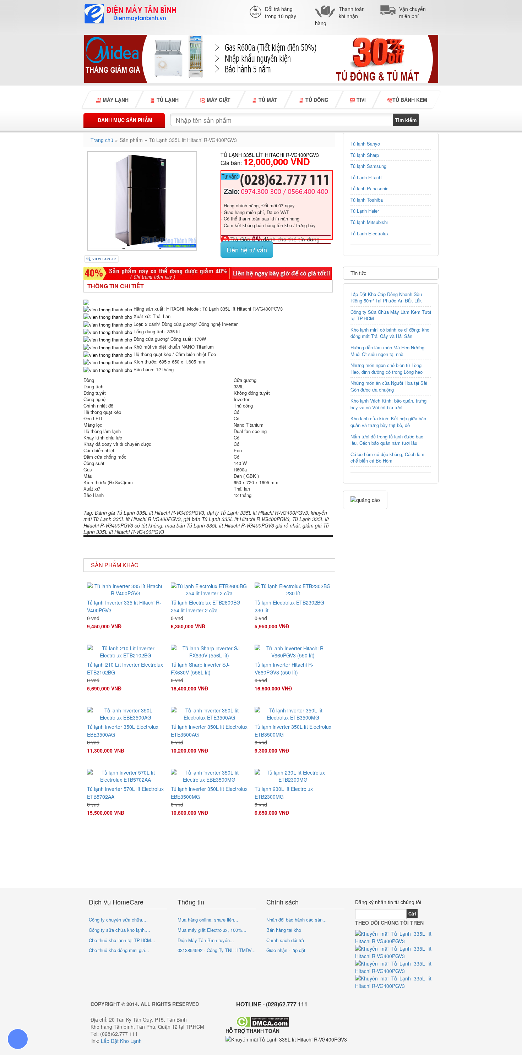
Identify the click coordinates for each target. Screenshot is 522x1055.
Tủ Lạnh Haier (364, 210)
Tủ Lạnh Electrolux (369, 233)
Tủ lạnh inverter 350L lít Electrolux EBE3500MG (209, 792)
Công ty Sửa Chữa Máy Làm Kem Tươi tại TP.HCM (390, 315)
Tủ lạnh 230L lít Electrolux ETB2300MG (284, 792)
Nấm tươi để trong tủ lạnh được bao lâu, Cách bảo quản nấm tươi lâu (386, 440)
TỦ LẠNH (167, 99)
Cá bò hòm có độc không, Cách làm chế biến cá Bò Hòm (387, 457)
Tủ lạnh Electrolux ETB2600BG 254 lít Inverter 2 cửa (205, 606)
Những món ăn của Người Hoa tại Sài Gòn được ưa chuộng (388, 386)
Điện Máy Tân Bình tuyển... (206, 940)
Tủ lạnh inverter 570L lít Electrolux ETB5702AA (125, 792)
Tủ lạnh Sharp (364, 155)
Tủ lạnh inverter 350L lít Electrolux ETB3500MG (293, 730)
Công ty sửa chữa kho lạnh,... (119, 929)
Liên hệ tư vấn (247, 249)
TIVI (360, 99)
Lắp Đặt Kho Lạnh (121, 1040)
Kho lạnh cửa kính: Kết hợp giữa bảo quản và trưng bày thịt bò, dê (388, 421)
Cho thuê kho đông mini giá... (119, 950)
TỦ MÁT (267, 99)
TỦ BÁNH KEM (409, 99)
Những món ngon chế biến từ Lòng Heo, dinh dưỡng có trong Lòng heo (386, 368)
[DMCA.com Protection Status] (262, 1021)
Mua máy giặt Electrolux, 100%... (212, 929)
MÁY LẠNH (115, 99)
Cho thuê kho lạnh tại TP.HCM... (122, 940)
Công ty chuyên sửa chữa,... (118, 919)
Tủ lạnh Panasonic (369, 188)
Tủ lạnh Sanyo (365, 143)
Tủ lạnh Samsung (368, 166)
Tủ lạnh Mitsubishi (369, 222)
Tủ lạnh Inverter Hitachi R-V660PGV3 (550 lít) (284, 668)
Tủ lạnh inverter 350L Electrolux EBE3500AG (122, 730)
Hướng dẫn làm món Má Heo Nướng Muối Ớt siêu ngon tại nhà (387, 350)
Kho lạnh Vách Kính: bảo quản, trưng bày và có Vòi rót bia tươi (388, 404)
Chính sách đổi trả (285, 940)
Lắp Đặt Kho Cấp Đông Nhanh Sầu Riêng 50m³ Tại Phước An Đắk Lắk (386, 297)
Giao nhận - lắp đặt (285, 950)
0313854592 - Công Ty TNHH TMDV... (217, 950)
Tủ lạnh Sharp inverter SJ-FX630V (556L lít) (200, 668)
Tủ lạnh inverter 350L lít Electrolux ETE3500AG (209, 730)
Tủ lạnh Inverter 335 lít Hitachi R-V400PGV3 (124, 606)
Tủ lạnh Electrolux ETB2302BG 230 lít (289, 606)
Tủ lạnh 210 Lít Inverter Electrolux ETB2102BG (125, 668)
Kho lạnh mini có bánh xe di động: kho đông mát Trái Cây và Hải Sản (389, 333)
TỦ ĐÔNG (316, 99)
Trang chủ (102, 139)
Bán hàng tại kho (283, 929)
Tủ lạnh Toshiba (366, 199)
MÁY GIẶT (217, 99)
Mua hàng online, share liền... (208, 919)
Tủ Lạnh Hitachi (366, 177)
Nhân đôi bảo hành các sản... (296, 919)
